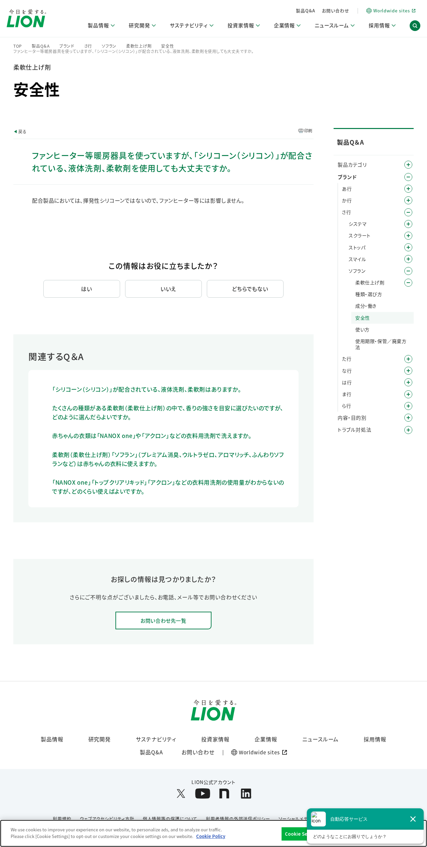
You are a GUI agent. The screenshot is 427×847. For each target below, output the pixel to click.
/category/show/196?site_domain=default (408, 382)
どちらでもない (250, 289)
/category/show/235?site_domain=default (408, 271)
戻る (22, 131)
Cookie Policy (210, 836)
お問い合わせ (335, 10)
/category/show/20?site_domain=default (408, 224)
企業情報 (266, 739)
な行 (347, 371)
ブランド (66, 46)
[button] (415, 26)
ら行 (346, 406)
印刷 (308, 130)
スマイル (357, 259)
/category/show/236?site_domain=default (408, 283)
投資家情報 (215, 739)
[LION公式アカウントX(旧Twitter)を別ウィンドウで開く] (180, 793)
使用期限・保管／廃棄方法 (381, 344)
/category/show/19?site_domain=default (408, 212)
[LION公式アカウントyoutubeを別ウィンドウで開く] (202, 793)
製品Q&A (305, 10)
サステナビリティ (156, 739)
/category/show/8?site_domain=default (408, 418)
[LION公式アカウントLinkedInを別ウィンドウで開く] (246, 793)
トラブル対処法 (354, 429)
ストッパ (357, 247)
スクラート (360, 235)
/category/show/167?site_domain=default (408, 430)
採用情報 (375, 739)
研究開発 (99, 739)
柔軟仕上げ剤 (138, 46)
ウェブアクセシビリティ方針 (107, 818)
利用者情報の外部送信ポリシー (238, 818)
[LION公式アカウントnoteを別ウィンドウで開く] (224, 793)
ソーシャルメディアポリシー (306, 818)
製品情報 (52, 739)
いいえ (168, 289)
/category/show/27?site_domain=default (408, 371)
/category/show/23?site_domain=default (408, 359)
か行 (347, 200)
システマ (358, 224)
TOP (17, 46)
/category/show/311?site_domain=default (408, 259)
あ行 (347, 189)
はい (86, 289)
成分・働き (366, 306)
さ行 (88, 46)
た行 (346, 359)
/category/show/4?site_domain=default (408, 165)
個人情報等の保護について (170, 818)
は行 (347, 382)
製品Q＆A (41, 46)
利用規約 (62, 818)
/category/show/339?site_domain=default (408, 394)
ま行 (346, 394)
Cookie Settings (303, 834)
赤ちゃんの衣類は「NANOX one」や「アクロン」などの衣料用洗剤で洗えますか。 (152, 435)
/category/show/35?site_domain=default (408, 189)
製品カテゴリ (352, 164)
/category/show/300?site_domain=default (408, 247)
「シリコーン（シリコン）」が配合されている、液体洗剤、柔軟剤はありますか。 (146, 389)
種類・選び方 (368, 294)
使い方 (362, 329)
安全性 (167, 46)
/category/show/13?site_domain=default (408, 200)
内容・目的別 (352, 417)
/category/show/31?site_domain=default (408, 406)
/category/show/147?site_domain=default (408, 236)
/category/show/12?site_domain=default (408, 177)
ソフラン (109, 46)
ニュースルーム (320, 739)
